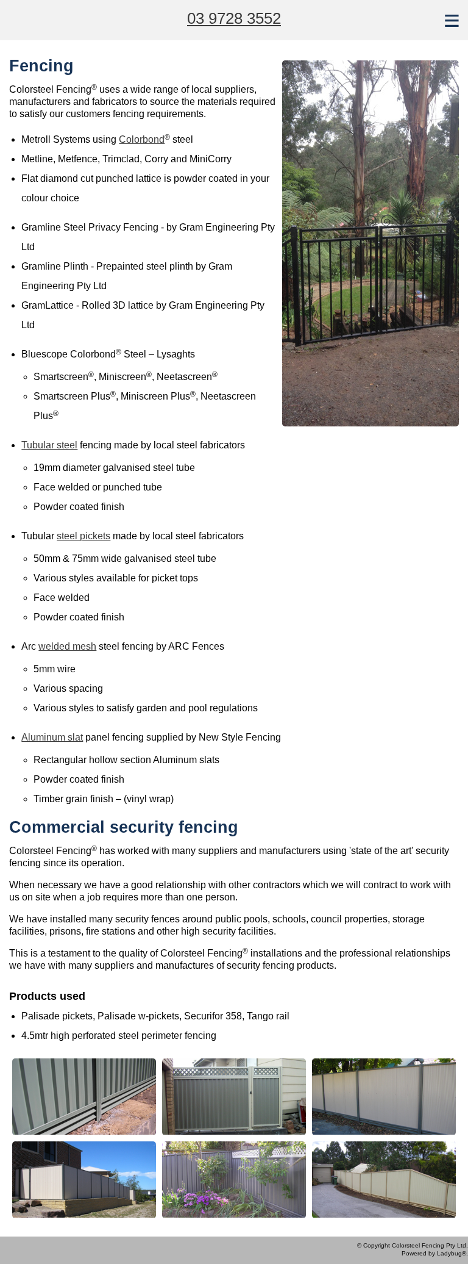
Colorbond (142, 139)
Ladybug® (451, 1253)
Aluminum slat (52, 737)
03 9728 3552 (234, 18)
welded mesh (67, 646)
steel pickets (83, 536)
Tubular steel (49, 445)
